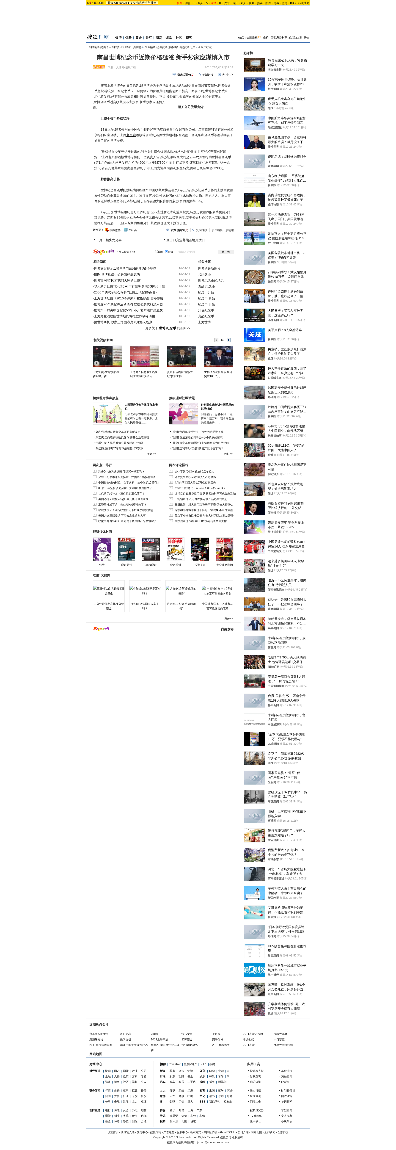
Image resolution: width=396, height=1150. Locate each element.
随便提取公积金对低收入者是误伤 (195, 477)
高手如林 (217, 1039)
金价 (266, 37)
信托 (143, 1115)
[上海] (107, 356)
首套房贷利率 (279, 37)
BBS (293, 3)
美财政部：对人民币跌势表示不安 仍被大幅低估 (204, 504)
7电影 (154, 1034)
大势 (117, 1096)
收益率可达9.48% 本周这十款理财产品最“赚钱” (127, 521)
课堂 (169, 37)
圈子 (172, 1110)
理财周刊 (126, 565)
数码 (172, 1101)
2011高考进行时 (253, 1034)
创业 (117, 1115)
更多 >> (152, 454)
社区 (179, 37)
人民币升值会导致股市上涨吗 (125, 443)
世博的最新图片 (209, 268)
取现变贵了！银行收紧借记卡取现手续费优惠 (125, 510)
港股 (126, 1101)
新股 (143, 1096)
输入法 (174, 1121)
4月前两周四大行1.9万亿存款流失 (195, 482)
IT (220, 3)
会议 (143, 1082)
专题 (143, 1076)
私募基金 (187, 1039)
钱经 (102, 565)
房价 (306, 37)
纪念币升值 (206, 292)
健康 (181, 1096)
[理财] (175, 432)
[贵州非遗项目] (181, 356)
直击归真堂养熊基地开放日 (185, 240)
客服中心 (182, 1132)
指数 (135, 1090)
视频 (251, 3)
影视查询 (255, 1076)
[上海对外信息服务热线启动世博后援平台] (144, 356)
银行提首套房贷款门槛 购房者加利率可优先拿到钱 (205, 493)
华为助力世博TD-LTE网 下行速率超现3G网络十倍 (129, 286)
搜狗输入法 (257, 1071)
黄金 (138, 37)
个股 (135, 1096)
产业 (135, 1071)
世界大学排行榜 (283, 1045)
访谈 (108, 1082)
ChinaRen (120, 2)
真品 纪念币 (206, 286)
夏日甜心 (125, 1034)
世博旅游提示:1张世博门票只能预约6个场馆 (125, 268)
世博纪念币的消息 (211, 280)
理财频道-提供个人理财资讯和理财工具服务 (115, 47)
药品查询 (286, 1076)
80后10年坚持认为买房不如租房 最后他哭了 (125, 488)
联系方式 (195, 1132)
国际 (126, 1071)
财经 (162, 1076)
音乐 (221, 1076)
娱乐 (201, 3)
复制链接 (207, 74)
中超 (221, 1071)
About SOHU (227, 1132)
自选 (117, 1090)
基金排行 (286, 1071)
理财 (181, 1076)
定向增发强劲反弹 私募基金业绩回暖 (126, 437)
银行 (118, 37)
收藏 (126, 1115)
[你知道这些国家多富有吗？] (145, 591)
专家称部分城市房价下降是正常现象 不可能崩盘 (204, 510)
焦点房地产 (143, 2)
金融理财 (175, 565)
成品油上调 (295, 37)
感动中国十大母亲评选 (134, 1045)
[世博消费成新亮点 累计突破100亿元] (218, 356)
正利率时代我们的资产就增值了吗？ (201, 448)
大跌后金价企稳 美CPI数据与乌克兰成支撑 (201, 521)
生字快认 (255, 1121)
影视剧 (222, 1082)
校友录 (228, 1101)
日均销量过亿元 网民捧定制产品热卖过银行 (201, 499)
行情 (108, 1090)
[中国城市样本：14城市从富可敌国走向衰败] (217, 591)
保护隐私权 (210, 1132)
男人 (190, 1101)
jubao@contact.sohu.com (213, 1142)
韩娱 (212, 1076)
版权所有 (237, 1137)
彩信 (202, 1115)
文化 (202, 1096)
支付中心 (142, 1132)
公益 (181, 1071)
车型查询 (286, 1110)
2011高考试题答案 (100, 1045)
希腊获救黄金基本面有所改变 (122, 432)
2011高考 (249, 1045)
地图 (184, 1121)
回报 (135, 1121)
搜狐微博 (115, 230)
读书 (212, 1096)
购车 (172, 1082)
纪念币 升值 (206, 304)
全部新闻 (269, 1132)
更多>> (228, 618)
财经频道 (94, 1071)
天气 (172, 1096)
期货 (159, 37)
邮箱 (181, 1110)
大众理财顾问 (224, 565)
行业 (126, 1096)
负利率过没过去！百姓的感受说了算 (201, 432)
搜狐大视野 (280, 1034)
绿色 (230, 1096)
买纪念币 (204, 274)
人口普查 (279, 1039)
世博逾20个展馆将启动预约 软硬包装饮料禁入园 (128, 304)
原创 (221, 1096)
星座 (190, 1090)
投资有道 (200, 565)
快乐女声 (187, 1034)
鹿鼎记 (174, 1115)
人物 (117, 1076)
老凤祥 (131, 135)
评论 (117, 1121)
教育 (202, 1090)
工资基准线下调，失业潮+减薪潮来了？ (122, 504)
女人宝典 (286, 1115)
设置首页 (112, 1132)
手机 (181, 1101)
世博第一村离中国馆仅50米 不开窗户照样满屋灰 (128, 310)
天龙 (162, 1115)
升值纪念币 (206, 310)
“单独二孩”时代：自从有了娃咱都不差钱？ (200, 488)
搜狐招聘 (155, 1132)
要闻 (108, 1096)
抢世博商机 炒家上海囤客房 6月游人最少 (123, 322)
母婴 (172, 1090)
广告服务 (168, 1132)
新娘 (181, 1090)
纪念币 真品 (206, 298)
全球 (117, 1101)
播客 (260, 3)
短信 (184, 1115)
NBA (212, 1071)
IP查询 (285, 1082)
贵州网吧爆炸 (190, 1045)
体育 (188, 3)
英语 (230, 1090)
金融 (108, 1076)
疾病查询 (255, 1096)
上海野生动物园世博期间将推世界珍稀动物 (124, 316)
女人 (243, 3)
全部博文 (283, 1132)
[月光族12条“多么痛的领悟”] (181, 591)
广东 (199, 1110)
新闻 (162, 1071)
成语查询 (255, 1082)
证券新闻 (94, 1090)
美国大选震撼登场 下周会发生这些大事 (122, 515)
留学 (221, 1090)
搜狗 (153, 2)
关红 (98, 448)
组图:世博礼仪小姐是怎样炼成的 (117, 274)
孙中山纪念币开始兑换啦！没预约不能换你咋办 (127, 477)
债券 (135, 1115)
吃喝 (190, 1096)
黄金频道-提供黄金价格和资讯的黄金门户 (170, 47)
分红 (143, 1121)
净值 (126, 1121)
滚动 (108, 1071)
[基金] (175, 443)
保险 (128, 37)
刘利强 (100, 432)
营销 (135, 1076)
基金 (108, 1121)
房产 (235, 3)
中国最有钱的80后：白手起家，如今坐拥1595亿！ (129, 482)
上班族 (216, 1034)
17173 (132, 2)
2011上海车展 (159, 1039)
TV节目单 (256, 1115)
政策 (126, 1076)
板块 (126, 1090)
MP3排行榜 (288, 1090)
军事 (172, 1071)
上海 (190, 1110)
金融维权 (252, 37)
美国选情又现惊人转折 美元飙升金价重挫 (123, 499)
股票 (172, 1076)
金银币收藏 (205, 47)
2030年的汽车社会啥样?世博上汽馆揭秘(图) (125, 292)
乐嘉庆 (100, 437)
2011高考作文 (221, 1045)
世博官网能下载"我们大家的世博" (117, 280)
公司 (143, 1071)
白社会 (133, 230)
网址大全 (255, 1101)
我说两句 (303, 3)
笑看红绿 (101, 443)
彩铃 (193, 1115)
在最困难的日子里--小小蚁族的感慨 (201, 437)
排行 (143, 1090)
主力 (135, 1101)
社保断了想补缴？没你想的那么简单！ (121, 493)
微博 (284, 3)
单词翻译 (286, 1101)
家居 (181, 1082)
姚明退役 (125, 1039)
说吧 (193, 1121)
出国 (212, 1090)
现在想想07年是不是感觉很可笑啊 (122, 448)
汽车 (227, 3)
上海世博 (204, 322)
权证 (143, 1101)
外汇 (149, 37)
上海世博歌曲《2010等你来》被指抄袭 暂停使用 (128, 298)
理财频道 (94, 1110)
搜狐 (110, 2)
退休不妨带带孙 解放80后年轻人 (194, 471)
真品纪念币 (206, 316)
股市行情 (255, 1090)
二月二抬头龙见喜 (109, 240)
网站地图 (256, 1132)
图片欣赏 (286, 1096)
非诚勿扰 (248, 1039)
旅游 (162, 1096)
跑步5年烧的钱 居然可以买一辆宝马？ (121, 471)
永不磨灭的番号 (99, 1034)
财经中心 (95, 1064)
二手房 (191, 1082)
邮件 (268, 3)
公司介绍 (243, 1132)
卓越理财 (151, 565)
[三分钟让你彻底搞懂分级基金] (108, 591)
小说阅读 (286, 1121)
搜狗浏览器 (257, 1110)
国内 (117, 1071)
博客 (276, 3)
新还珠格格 (96, 1039)
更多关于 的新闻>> (167, 328)
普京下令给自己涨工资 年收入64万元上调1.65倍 (204, 515)
